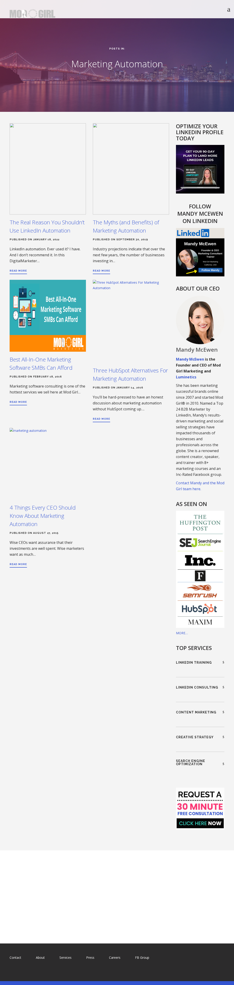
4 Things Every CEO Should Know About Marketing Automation (43, 516)
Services (65, 957)
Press (90, 957)
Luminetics (186, 377)
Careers (114, 957)
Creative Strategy (195, 737)
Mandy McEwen (190, 359)
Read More (18, 270)
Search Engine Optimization (190, 762)
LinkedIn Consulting (197, 687)
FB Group (142, 957)
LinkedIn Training (194, 662)
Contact (15, 957)
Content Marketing (196, 712)
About (40, 957)
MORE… (182, 633)
